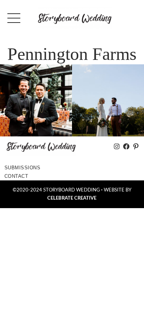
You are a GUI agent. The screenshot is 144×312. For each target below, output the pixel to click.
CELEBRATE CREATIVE (71, 198)
